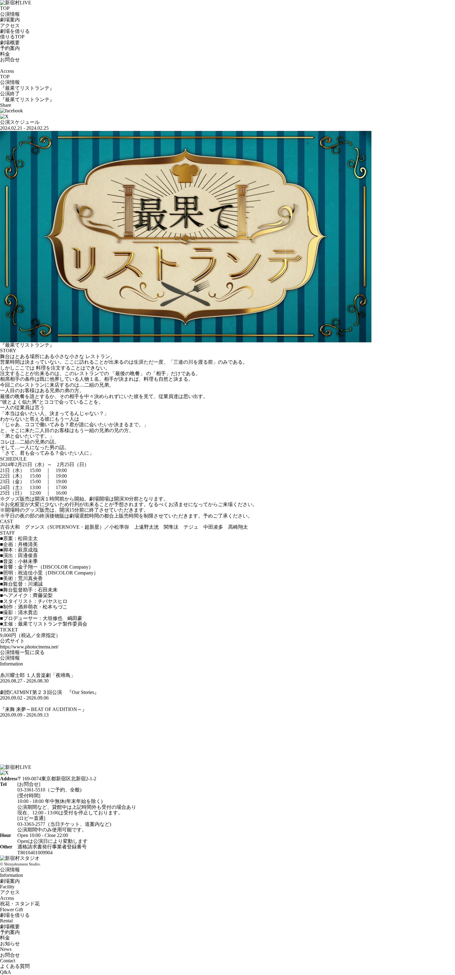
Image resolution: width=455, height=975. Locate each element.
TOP (5, 8)
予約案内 (10, 48)
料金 (5, 54)
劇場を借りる (15, 31)
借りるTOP (12, 36)
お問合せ (10, 59)
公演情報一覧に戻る (22, 652)
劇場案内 (10, 19)
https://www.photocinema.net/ (29, 646)
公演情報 (10, 14)
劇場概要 (10, 42)
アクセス (10, 25)
